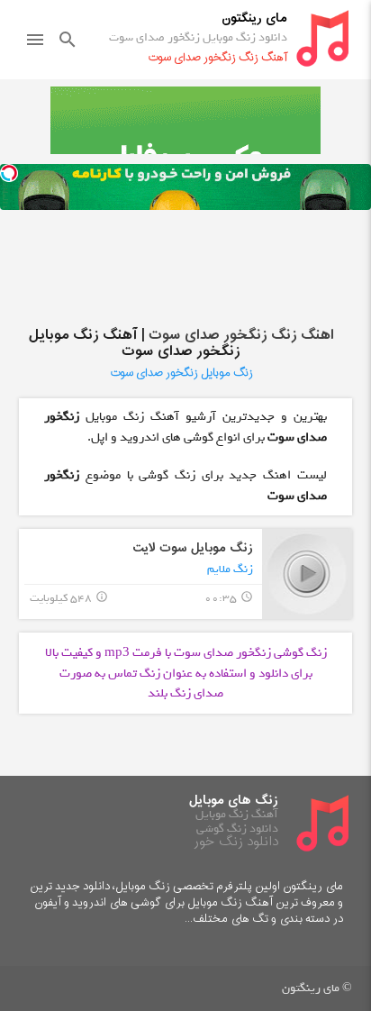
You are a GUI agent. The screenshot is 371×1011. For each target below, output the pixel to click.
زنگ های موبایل (233, 800)
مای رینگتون (254, 18)
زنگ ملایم (230, 569)
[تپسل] (9, 173)
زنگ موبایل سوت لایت (192, 548)
